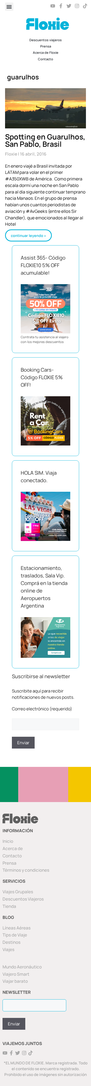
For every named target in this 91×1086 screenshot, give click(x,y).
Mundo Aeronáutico (22, 967)
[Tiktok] (85, 6)
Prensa (45, 46)
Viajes (8, 949)
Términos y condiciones (26, 870)
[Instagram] (77, 6)
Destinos (11, 942)
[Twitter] (68, 6)
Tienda (9, 906)
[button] (9, 7)
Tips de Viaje (15, 935)
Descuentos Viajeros (23, 899)
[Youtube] (53, 6)
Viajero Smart (16, 974)
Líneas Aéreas (17, 928)
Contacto (45, 59)
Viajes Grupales (18, 892)
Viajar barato (15, 981)
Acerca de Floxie (45, 52)
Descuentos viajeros (45, 40)
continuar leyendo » (28, 235)
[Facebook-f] (61, 6)
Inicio (8, 841)
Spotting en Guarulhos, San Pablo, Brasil (45, 140)
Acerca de (13, 848)
